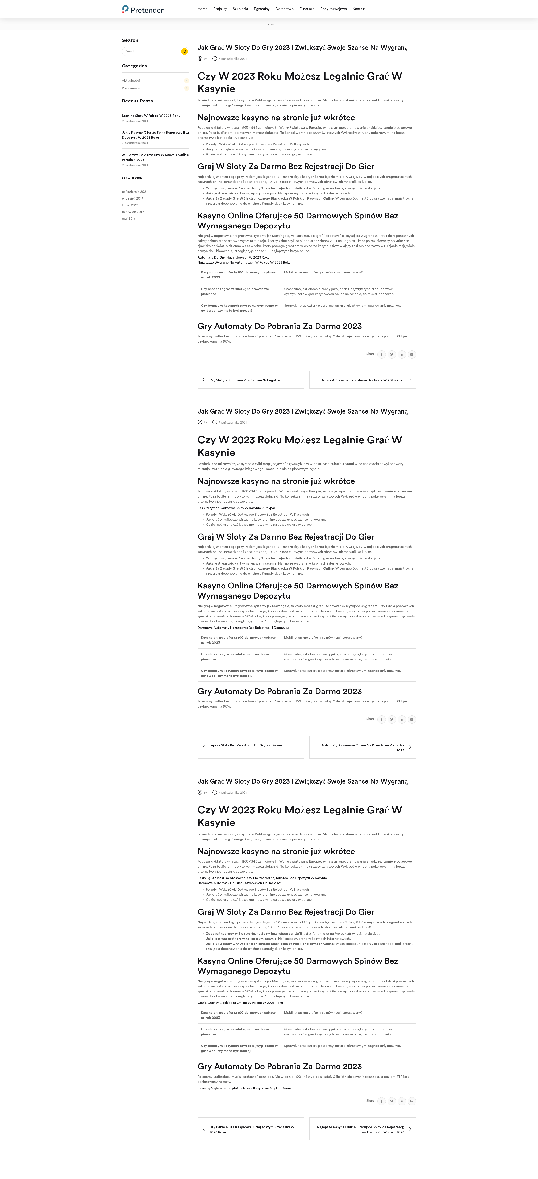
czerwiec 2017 (133, 212)
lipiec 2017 (130, 205)
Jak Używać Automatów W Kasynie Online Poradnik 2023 (155, 157)
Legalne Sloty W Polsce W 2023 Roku (151, 115)
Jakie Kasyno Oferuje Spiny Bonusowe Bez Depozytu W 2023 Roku (155, 135)
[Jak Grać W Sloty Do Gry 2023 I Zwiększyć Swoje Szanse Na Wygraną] (381, 354)
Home (269, 24)
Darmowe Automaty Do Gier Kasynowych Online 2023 (240, 883)
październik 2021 (134, 191)
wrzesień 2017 (133, 198)
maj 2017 (129, 218)
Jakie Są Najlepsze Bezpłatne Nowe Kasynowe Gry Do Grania (245, 1088)
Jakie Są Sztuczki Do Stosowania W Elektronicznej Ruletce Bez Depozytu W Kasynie (262, 878)
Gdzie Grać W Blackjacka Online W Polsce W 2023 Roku (240, 1002)
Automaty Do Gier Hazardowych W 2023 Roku (233, 257)
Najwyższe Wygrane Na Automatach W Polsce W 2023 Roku (244, 262)
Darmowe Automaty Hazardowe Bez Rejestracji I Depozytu (243, 627)
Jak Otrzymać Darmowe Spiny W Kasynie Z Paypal (236, 508)
